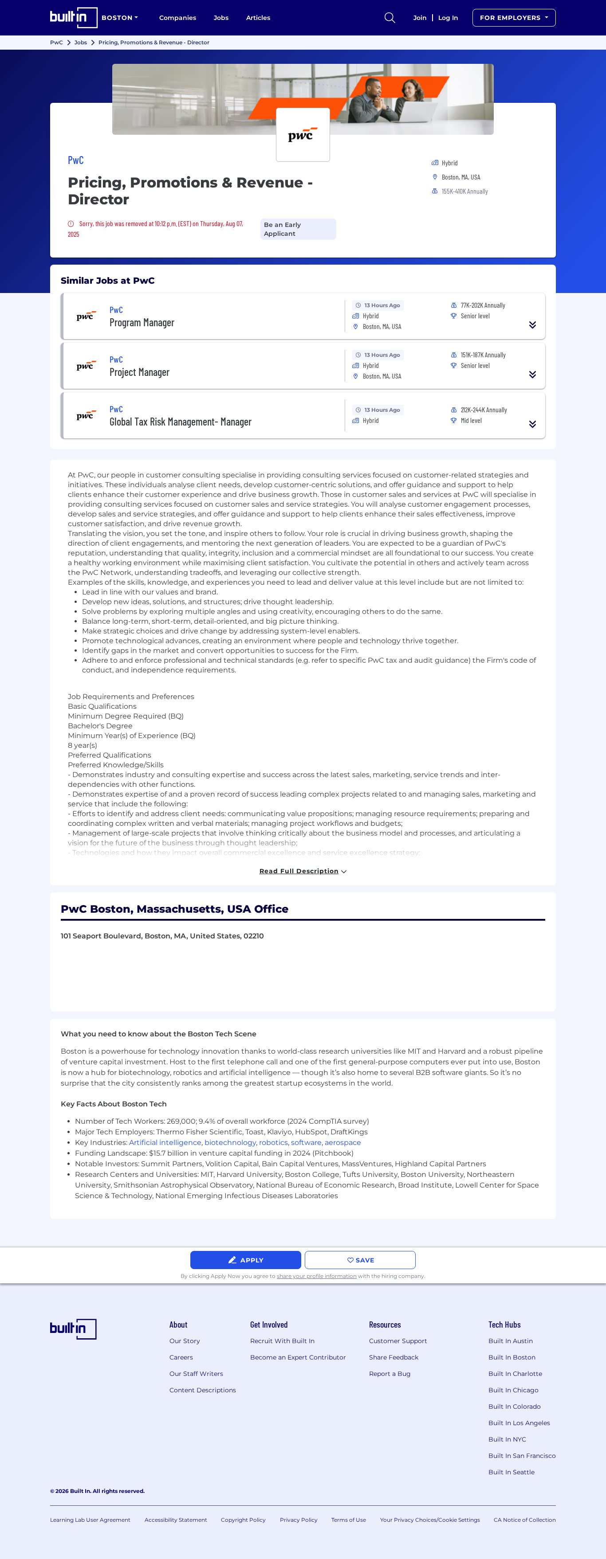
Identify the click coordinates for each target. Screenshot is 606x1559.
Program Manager (142, 322)
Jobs (221, 18)
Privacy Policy (299, 1519)
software (306, 1142)
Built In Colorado (514, 1407)
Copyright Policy (243, 1519)
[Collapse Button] (533, 325)
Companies (177, 18)
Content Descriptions (202, 1390)
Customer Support (398, 1341)
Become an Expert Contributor (298, 1357)
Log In (448, 18)
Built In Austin (510, 1341)
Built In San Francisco (522, 1456)
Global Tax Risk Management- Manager (181, 421)
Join (420, 18)
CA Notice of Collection (525, 1519)
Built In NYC (507, 1439)
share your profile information (317, 1276)
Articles (258, 18)
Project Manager (139, 371)
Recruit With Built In (282, 1341)
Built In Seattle (511, 1472)
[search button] (390, 17)
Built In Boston (511, 1357)
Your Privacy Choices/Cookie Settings (430, 1519)
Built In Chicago (513, 1390)
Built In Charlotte (515, 1374)
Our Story (184, 1341)
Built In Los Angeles (519, 1423)
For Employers (511, 18)
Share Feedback (393, 1357)
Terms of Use (348, 1519)
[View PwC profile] (303, 99)
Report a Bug (390, 1374)
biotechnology (230, 1142)
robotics (273, 1142)
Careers (181, 1357)
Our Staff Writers (196, 1374)
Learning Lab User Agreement (90, 1519)
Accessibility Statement (176, 1519)
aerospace (343, 1142)
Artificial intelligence (165, 1142)
